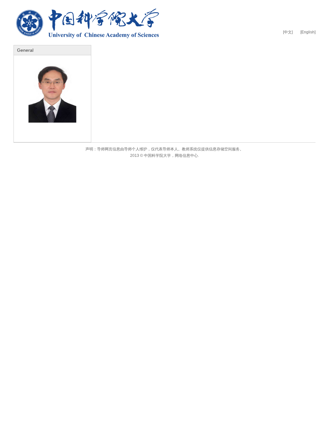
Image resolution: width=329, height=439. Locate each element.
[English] (308, 32)
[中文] (288, 32)
